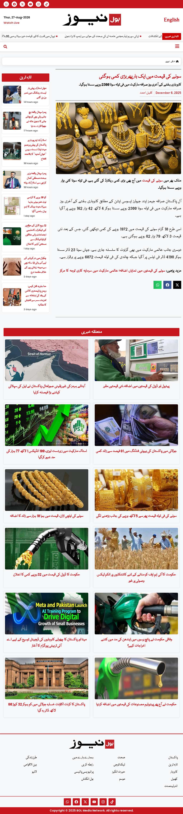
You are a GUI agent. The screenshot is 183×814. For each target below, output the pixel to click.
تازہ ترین (169, 61)
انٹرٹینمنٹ (171, 786)
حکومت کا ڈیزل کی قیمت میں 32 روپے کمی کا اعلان (46, 574)
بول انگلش (87, 779)
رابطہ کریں (87, 764)
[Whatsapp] (6, 4)
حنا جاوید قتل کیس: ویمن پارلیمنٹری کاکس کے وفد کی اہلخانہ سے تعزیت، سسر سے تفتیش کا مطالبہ (35, 295)
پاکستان (173, 757)
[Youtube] (30, 4)
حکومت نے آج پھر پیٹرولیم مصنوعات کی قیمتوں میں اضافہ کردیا (136, 704)
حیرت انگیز (118, 771)
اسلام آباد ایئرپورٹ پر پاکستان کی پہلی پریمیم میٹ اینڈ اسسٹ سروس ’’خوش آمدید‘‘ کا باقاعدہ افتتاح (35, 149)
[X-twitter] (22, 4)
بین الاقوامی (30, 764)
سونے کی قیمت (152, 180)
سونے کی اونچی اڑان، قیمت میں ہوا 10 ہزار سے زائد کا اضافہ (46, 516)
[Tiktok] (46, 4)
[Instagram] (38, 4)
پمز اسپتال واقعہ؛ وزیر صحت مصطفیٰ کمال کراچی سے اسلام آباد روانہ (35, 178)
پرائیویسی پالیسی (83, 771)
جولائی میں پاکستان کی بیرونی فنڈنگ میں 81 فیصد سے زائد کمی (136, 451)
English (171, 19)
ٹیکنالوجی (119, 764)
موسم (122, 779)
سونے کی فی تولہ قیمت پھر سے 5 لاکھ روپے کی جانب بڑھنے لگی (136, 516)
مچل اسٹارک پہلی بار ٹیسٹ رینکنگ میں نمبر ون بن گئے (35, 93)
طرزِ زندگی (31, 757)
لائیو (34, 771)
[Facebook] (14, 4)
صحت (121, 757)
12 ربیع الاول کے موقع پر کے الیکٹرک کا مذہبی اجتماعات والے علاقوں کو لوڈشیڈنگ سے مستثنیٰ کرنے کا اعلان (35, 235)
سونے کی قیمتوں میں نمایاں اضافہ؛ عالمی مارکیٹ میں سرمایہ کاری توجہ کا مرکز (112, 270)
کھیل (174, 779)
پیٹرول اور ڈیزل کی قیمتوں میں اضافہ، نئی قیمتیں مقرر (136, 386)
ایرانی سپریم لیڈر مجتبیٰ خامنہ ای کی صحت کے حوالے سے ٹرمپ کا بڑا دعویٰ (121, 36)
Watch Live (11, 23)
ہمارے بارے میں (82, 757)
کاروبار (174, 771)
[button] (158, 285)
